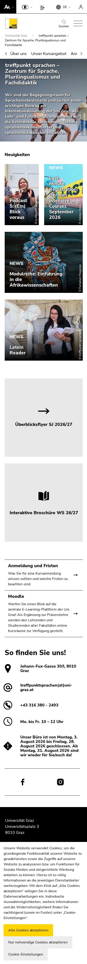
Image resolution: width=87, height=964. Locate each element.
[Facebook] (22, 781)
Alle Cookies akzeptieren (28, 930)
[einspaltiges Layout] (43, 6)
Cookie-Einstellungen (25, 954)
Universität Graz (16, 36)
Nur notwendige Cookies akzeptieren (38, 942)
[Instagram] (60, 782)
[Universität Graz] (11, 24)
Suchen (64, 26)
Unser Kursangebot (48, 53)
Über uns (18, 53)
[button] (8, 6)
